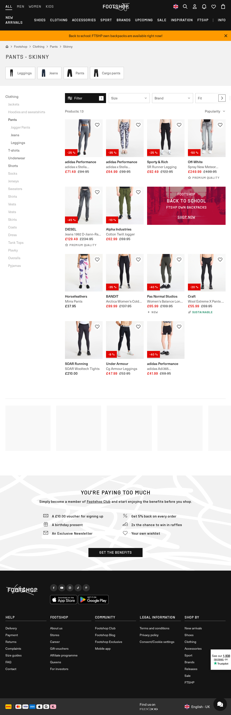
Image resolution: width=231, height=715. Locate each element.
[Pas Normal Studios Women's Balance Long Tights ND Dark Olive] (166, 273)
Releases (191, 669)
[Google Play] (93, 599)
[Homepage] (25, 590)
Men (20, 6)
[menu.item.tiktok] (78, 587)
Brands (123, 20)
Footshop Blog (105, 635)
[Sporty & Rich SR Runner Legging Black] (166, 138)
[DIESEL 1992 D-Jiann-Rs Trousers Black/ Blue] (84, 205)
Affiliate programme (64, 655)
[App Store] (63, 599)
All (8, 6)
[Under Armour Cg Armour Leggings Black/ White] (125, 340)
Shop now (186, 217)
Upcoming (144, 20)
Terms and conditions (154, 628)
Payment (11, 635)
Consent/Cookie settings (157, 642)
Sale (161, 20)
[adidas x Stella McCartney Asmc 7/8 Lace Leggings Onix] (84, 138)
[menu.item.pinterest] (86, 587)
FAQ (8, 662)
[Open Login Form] (194, 6)
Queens (55, 662)
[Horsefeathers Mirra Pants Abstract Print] (84, 273)
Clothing (58, 20)
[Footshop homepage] (115, 6)
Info (222, 20)
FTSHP (202, 20)
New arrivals (14, 20)
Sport (106, 20)
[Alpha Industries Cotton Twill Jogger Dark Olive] (125, 205)
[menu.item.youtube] (61, 587)
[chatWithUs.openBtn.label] (220, 704)
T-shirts (13, 150)
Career (55, 642)
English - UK (200, 706)
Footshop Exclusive (108, 642)
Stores (54, 635)
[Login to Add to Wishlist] (97, 124)
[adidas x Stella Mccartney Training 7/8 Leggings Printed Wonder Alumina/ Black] (125, 138)
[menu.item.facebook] (53, 587)
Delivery (11, 628)
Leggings (18, 142)
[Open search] (185, 6)
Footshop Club (99, 501)
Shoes (40, 20)
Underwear (16, 158)
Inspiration (182, 20)
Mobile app (103, 648)
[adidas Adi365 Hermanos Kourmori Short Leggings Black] (166, 340)
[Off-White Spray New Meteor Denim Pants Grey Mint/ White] (207, 138)
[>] (222, 98)
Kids (50, 6)
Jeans (15, 135)
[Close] (226, 36)
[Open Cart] (223, 6)
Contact (10, 669)
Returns (10, 642)
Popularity (212, 111)
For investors (59, 669)
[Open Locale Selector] (175, 6)
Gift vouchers (59, 648)
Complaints (13, 648)
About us (56, 628)
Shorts (13, 165)
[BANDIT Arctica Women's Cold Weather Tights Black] (125, 273)
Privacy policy (149, 635)
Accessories (84, 20)
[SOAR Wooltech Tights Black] (84, 340)
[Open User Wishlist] (213, 6)
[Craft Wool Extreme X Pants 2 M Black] (207, 273)
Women (35, 6)
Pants (12, 119)
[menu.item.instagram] (70, 587)
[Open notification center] (204, 6)
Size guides (13, 655)
